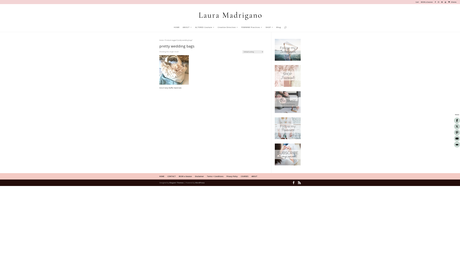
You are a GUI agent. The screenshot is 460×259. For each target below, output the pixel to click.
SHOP (268, 27)
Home (161, 40)
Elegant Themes (176, 183)
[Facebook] (457, 121)
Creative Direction (227, 27)
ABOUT (186, 27)
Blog (278, 27)
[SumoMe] (457, 144)
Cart (417, 2)
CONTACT (171, 176)
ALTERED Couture (203, 27)
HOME (177, 27)
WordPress (200, 183)
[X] (457, 127)
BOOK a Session (427, 2)
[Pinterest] (457, 132)
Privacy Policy (232, 176)
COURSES (244, 176)
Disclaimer (199, 176)
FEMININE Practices (250, 27)
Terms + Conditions (215, 176)
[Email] (457, 138)
